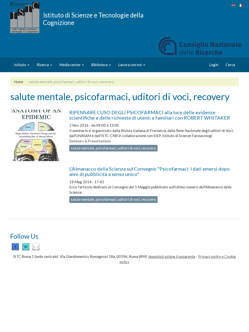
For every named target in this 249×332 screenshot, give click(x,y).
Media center (70, 64)
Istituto (20, 64)
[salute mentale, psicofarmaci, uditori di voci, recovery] (233, 5)
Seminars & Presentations (90, 141)
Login (213, 64)
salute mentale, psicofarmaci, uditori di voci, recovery (113, 148)
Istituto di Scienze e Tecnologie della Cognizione (93, 18)
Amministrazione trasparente (171, 256)
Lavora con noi (130, 64)
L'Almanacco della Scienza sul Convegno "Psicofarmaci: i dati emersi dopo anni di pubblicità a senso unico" (149, 171)
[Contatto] (36, 246)
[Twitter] (26, 246)
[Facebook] (15, 246)
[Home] (26, 17)
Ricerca (43, 64)
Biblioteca (99, 64)
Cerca (230, 64)
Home (18, 81)
